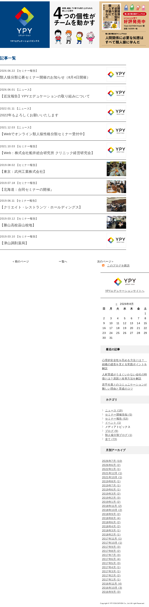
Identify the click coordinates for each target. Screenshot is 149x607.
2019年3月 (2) (111, 493)
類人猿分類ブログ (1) (118, 435)
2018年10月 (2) (112, 510)
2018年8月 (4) (111, 518)
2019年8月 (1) (111, 481)
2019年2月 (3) (111, 497)
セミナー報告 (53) (116, 418)
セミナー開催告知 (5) (118, 414)
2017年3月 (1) (111, 571)
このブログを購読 (118, 265)
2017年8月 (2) (111, 550)
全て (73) (111, 439)
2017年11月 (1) (112, 538)
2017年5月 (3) (111, 563)
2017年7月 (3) (111, 555)
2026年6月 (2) (111, 465)
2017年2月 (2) (111, 575)
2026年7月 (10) (112, 460)
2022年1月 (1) (111, 469)
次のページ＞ (105, 261)
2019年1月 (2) (111, 501)
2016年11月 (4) (112, 583)
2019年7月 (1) (111, 485)
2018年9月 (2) (111, 514)
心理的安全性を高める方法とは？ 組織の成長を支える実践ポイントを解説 (124, 364)
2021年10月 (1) (112, 477)
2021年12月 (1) (112, 473)
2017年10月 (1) (112, 542)
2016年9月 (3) (111, 591)
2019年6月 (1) (111, 489)
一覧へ (63, 261)
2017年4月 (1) (111, 567)
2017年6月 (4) (111, 559)
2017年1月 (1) (111, 579)
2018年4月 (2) (111, 526)
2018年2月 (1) (111, 534)
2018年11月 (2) (112, 505)
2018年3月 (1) (111, 530)
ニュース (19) (114, 410)
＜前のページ (20, 261)
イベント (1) (113, 422)
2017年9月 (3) (111, 546)
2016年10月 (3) (112, 587)
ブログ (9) (111, 430)
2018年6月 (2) (111, 522)
